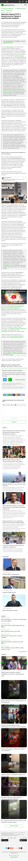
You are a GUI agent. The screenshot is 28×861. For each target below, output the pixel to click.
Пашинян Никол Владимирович (11, 574)
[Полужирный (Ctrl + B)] (3, 405)
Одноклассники (6, 353)
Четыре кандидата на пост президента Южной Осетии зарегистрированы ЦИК (13, 521)
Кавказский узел (10, 46)
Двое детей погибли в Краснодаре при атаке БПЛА (12, 626)
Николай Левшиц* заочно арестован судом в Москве (14, 484)
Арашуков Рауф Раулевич (9, 592)
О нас (2, 837)
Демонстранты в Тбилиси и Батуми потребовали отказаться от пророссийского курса (12, 674)
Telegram (5, 347)
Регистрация (14, 418)
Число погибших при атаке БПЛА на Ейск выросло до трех (12, 648)
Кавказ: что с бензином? (8, 8)
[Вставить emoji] (15, 405)
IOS (21, 341)
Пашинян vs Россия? (21, 8)
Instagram (14, 351)
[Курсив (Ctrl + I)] (6, 405)
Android (18, 341)
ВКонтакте (20, 351)
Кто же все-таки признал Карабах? (14, 337)
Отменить (14, 422)
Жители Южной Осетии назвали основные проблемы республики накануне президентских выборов (14, 432)
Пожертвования (24, 837)
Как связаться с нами (12, 837)
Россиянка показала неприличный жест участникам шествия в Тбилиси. (11, 798)
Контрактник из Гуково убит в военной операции (11, 636)
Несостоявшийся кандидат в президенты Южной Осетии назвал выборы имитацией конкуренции (14, 507)
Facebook (9, 351)
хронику (6, 331)
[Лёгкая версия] (7, 1)
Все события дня (23, 651)
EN (4, 1)
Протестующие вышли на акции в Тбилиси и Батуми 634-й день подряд (12, 460)
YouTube (11, 354)
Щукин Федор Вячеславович (10, 610)
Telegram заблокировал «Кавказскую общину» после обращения (13, 749)
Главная (2, 10)
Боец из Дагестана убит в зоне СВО (10, 631)
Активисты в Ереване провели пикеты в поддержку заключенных (13, 546)
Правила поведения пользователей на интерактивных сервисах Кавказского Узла (14, 852)
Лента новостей (9, 10)
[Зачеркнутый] (12, 405)
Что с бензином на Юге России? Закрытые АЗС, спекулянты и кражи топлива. (14, 821)
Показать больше (14, 825)
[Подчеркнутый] (9, 405)
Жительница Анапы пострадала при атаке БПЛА (12, 642)
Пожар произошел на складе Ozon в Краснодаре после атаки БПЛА (13, 620)
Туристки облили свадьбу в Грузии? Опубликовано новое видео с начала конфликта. (14, 726)
